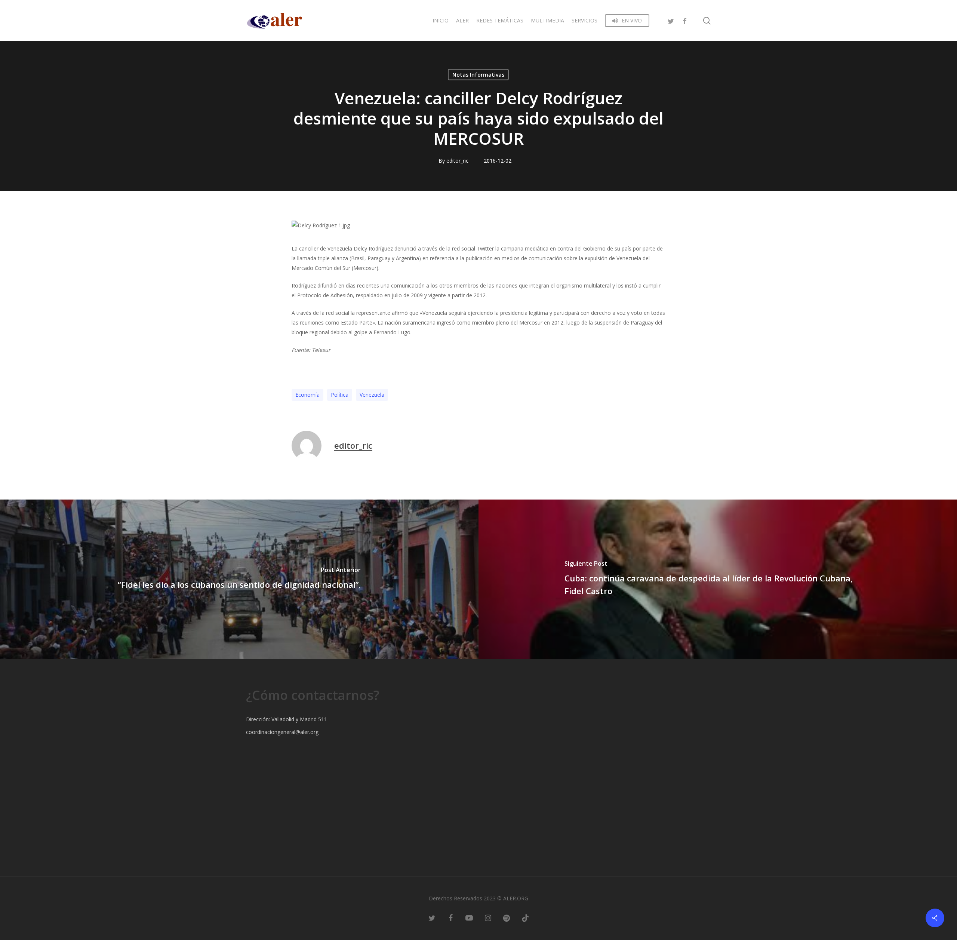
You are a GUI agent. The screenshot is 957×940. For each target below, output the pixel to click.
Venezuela (372, 394)
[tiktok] (525, 917)
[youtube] (469, 917)
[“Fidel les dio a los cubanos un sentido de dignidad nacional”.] (239, 579)
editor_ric (457, 160)
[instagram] (487, 917)
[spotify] (506, 917)
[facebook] (684, 20)
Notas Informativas (478, 74)
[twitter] (671, 20)
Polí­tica (339, 394)
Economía (307, 394)
